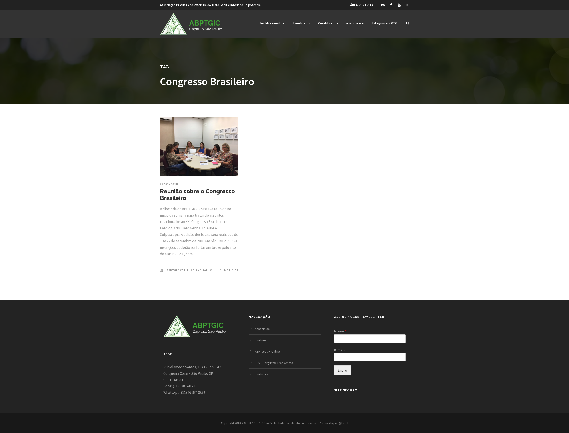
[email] (383, 5)
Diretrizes (261, 374)
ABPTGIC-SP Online (267, 351)
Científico (325, 23)
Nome (340, 331)
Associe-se (355, 23)
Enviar (342, 370)
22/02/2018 (169, 184)
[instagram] (407, 5)
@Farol (343, 423)
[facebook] (391, 5)
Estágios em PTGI (385, 23)
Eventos (299, 23)
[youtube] (399, 5)
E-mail (340, 349)
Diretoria (260, 340)
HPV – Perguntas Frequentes (274, 363)
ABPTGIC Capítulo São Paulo (189, 270)
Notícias (231, 270)
